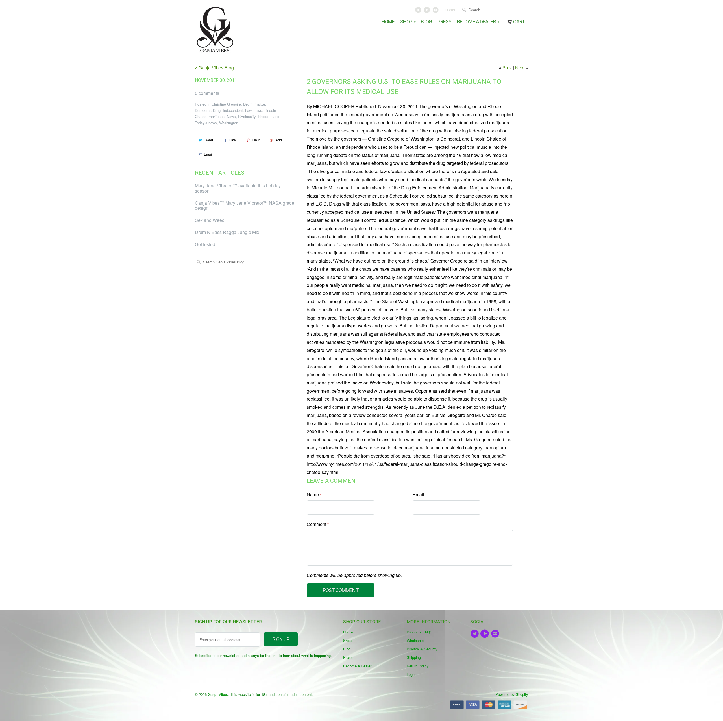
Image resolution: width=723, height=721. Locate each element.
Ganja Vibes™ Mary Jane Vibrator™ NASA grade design (244, 205)
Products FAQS (419, 632)
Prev (507, 67)
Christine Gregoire (226, 104)
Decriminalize (254, 104)
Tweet (208, 139)
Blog (426, 22)
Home (388, 22)
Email (208, 154)
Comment (318, 524)
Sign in (450, 10)
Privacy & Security (422, 649)
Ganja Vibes (218, 694)
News (231, 116)
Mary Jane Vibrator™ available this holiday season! (238, 188)
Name (314, 494)
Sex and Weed (210, 220)
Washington (228, 122)
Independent (233, 110)
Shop (407, 22)
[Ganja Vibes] (234, 29)
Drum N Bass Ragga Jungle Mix (227, 232)
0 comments (207, 93)
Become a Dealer (478, 22)
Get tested (205, 244)
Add (279, 139)
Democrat (203, 110)
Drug (217, 110)
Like (232, 139)
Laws (258, 110)
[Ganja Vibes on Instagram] (436, 11)
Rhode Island (268, 116)
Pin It (256, 139)
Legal (411, 674)
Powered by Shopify (511, 694)
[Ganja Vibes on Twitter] (419, 11)
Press (444, 22)
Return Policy (418, 665)
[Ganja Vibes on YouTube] (427, 11)
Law (248, 110)
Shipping (414, 657)
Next (519, 67)
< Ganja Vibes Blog (214, 67)
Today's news (206, 122)
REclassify (247, 116)
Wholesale (415, 640)
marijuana (217, 116)
